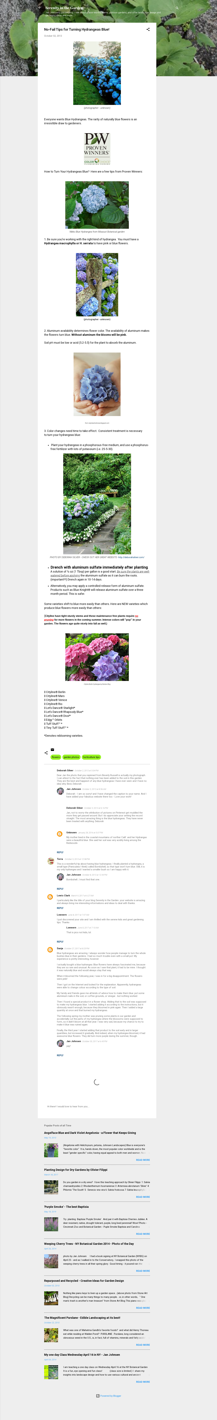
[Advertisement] (169, 70)
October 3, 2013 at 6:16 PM (96, 808)
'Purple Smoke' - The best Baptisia (66, 1206)
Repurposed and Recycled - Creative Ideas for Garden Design (84, 1280)
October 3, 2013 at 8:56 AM (94, 789)
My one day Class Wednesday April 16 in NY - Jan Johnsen (82, 1354)
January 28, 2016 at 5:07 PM (90, 832)
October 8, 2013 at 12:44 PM (94, 875)
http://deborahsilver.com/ (131, 557)
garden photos (71, 757)
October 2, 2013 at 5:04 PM (86, 770)
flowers (56, 757)
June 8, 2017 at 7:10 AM (88, 928)
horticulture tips (91, 757)
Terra (60, 859)
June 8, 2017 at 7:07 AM (78, 915)
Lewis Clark (63, 895)
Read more (143, 1160)
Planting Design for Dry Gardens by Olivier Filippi (75, 1169)
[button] (148, 29)
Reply (60, 852)
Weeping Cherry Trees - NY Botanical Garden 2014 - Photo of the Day (89, 1243)
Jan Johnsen (73, 789)
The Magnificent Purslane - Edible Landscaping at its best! (82, 1317)
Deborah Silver (65, 770)
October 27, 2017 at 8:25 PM (76, 948)
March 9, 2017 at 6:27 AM (82, 895)
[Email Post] (52, 750)
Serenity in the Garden (64, 7)
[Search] (177, 8)
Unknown (71, 832)
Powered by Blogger (110, 1395)
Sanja (60, 948)
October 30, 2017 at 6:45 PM (94, 1041)
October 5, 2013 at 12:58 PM (77, 859)
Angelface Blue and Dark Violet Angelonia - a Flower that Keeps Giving (90, 1132)
